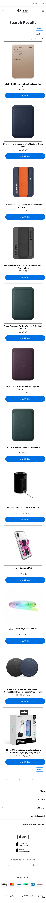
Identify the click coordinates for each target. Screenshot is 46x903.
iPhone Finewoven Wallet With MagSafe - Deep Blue (23, 145)
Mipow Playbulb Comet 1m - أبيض (23, 629)
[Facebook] (27, 878)
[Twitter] (24, 878)
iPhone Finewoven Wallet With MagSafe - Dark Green (23, 327)
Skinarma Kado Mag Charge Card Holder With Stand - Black (23, 266)
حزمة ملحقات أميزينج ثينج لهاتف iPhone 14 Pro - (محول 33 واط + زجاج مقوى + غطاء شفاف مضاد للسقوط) (23, 751)
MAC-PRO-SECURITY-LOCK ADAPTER (23, 508)
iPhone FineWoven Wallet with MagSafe (23, 447)
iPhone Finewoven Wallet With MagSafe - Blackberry (23, 388)
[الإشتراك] (8, 865)
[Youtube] (18, 878)
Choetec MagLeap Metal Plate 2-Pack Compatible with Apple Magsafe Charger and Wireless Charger (23, 690)
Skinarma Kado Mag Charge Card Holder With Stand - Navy (23, 206)
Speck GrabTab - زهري (23, 568)
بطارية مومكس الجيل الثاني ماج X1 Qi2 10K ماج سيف (23, 85)
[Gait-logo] (23, 11)
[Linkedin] (21, 878)
